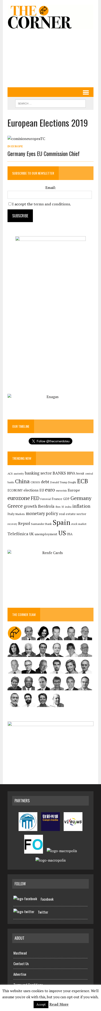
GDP (66, 499)
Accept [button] (41, 1004)
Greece (15, 506)
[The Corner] (50, 17)
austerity (19, 473)
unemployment (46, 534)
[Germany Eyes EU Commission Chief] (26, 138)
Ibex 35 (59, 506)
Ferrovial (45, 499)
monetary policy (42, 513)
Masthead (20, 952)
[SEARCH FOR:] (50, 103)
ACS (10, 474)
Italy (11, 513)
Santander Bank (41, 524)
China (22, 481)
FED (35, 498)
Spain (61, 522)
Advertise (19, 974)
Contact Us (21, 963)
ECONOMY (15, 490)
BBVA (71, 473)
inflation (81, 506)
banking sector (38, 473)
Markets (20, 514)
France (57, 498)
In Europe (15, 146)
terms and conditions (52, 204)
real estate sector (72, 513)
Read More (59, 1004)
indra (68, 506)
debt (45, 481)
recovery (12, 524)
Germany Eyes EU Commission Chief (44, 153)
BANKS (59, 473)
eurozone (19, 498)
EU (41, 490)
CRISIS (35, 482)
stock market (78, 524)
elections (31, 490)
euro (50, 490)
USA (70, 534)
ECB (82, 481)
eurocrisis (61, 490)
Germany (80, 498)
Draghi (72, 482)
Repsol (24, 523)
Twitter (43, 912)
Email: (50, 187)
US (62, 533)
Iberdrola (46, 506)
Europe (74, 490)
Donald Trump (58, 482)
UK (31, 533)
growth (30, 506)
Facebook (47, 899)
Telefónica (18, 533)
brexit (80, 473)
